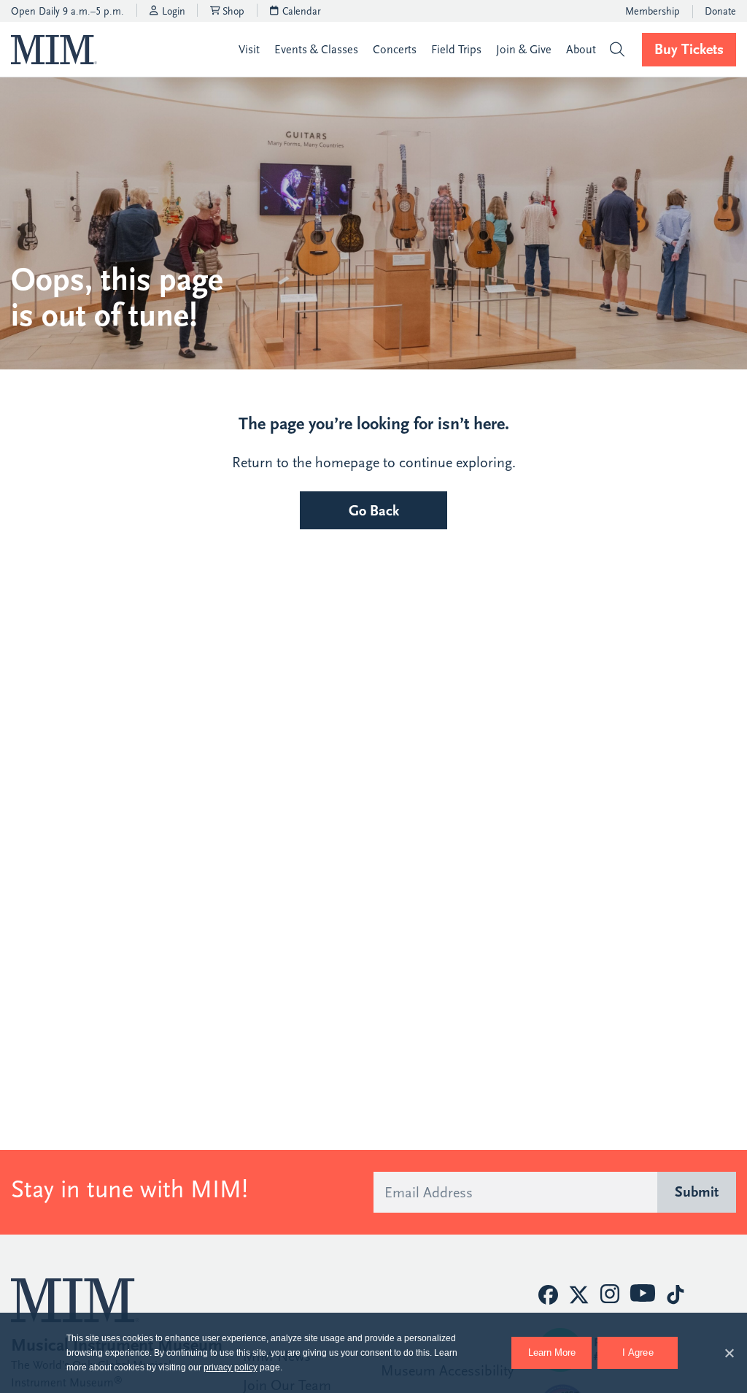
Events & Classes (316, 49)
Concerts (395, 49)
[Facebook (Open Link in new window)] (548, 1295)
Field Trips (456, 49)
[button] (616, 49)
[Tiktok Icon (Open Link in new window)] (675, 1295)
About (581, 49)
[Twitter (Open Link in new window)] (579, 1295)
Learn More (560, 1347)
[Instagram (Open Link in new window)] (609, 1294)
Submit (697, 1191)
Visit (249, 49)
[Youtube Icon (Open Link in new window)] (643, 1293)
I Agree (638, 1352)
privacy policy (231, 1367)
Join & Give (523, 49)
